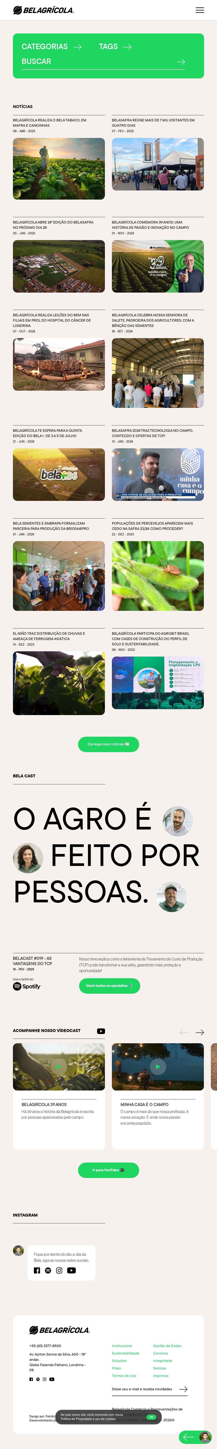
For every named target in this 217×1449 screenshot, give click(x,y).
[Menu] (200, 10)
